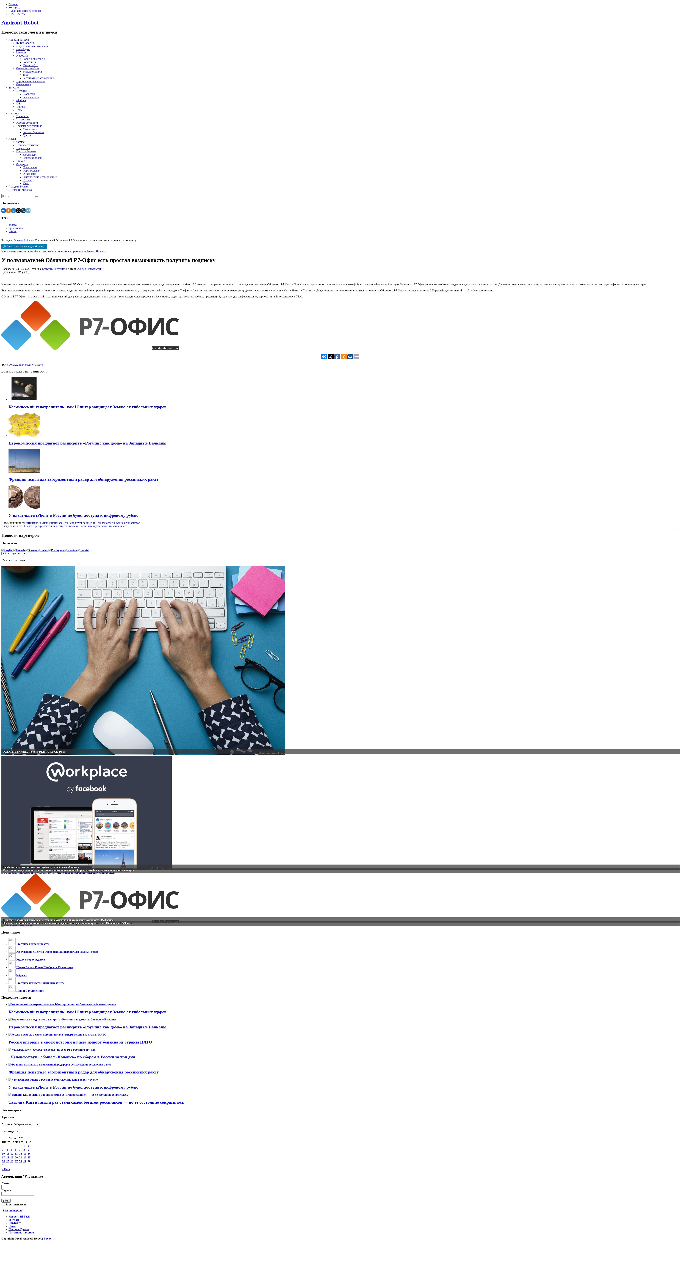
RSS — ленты (17, 13)
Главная (13, 4)
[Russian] (71, 550)
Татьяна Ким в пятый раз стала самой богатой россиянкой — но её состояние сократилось (96, 1102)
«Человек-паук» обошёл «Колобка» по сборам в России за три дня (72, 1057)
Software (14, 87)
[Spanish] (83, 550)
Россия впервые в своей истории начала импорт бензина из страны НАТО (80, 1042)
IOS (18, 103)
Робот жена (30, 62)
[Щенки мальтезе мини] (12, 990)
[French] (19, 550)
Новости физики (26, 151)
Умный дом (23, 49)
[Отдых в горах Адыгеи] (12, 959)
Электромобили (32, 71)
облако (13, 224)
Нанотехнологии (33, 157)
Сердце (27, 180)
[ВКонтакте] (3, 210)
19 (11, 1157)
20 (16, 1157)
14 (20, 1153)
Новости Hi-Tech (19, 39)
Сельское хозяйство (27, 145)
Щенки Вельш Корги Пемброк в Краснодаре (44, 967)
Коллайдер (29, 154)
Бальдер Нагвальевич (89, 268)
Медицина (22, 164)
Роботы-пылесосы (34, 58)
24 (3, 1161)
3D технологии (25, 42)
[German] (31, 550)
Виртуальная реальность (30, 81)
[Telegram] (28, 210)
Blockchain (29, 93)
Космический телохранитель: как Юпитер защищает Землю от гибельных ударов (88, 1012)
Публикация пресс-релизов (25, 10)
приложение (16, 228)
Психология (30, 167)
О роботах (22, 55)
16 (29, 1153)
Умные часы (30, 129)
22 (24, 1157)
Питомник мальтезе (20, 189)
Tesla (26, 74)
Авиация (21, 52)
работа (12, 231)
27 (16, 1161)
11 (7, 1153)
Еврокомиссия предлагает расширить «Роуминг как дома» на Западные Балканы (88, 1027)
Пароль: (6, 1190)
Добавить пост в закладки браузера (24, 246)
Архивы (6, 1124)
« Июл (6, 1169)
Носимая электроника (29, 125)
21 (20, 1157)
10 (3, 1153)
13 (16, 1153)
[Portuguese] (56, 550)
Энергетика (23, 148)
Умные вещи (23, 84)
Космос (20, 141)
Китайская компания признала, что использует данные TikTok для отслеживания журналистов (82, 522)
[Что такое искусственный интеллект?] (12, 982)
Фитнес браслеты (33, 132)
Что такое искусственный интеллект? (40, 982)
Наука (12, 138)
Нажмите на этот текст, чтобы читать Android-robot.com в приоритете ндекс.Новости (53, 251)
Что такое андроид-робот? (32, 943)
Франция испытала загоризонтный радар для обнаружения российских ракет (84, 1072)
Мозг (26, 183)
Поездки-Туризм (19, 186)
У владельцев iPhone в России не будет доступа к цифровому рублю (73, 1087)
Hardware (14, 113)
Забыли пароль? (13, 1210)
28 (20, 1161)
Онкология (29, 173)
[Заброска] (12, 975)
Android (20, 106)
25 (7, 1161)
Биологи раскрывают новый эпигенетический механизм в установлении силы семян (75, 526)
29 (24, 1161)
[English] (7, 550)
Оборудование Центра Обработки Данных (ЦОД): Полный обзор (57, 951)
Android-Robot (20, 22)
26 (11, 1161)
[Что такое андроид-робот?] (12, 943)
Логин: (5, 1183)
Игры (19, 109)
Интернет (21, 90)
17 (3, 1157)
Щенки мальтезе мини (30, 990)
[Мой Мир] (13, 210)
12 (11, 1153)
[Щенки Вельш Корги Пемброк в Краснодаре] (12, 967)
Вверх (47, 1238)
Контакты (14, 7)
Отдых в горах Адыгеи (30, 959)
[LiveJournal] (23, 210)
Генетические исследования (40, 176)
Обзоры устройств (27, 122)
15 (24, 1153)
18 (7, 1157)
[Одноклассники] (8, 210)
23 (29, 1157)
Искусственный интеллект (32, 46)
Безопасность (31, 97)
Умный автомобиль (27, 68)
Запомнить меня (16, 1204)
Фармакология (31, 170)
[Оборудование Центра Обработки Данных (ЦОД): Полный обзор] (12, 951)
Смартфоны (23, 119)
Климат (20, 160)
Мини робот (30, 65)
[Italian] (43, 550)
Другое (27, 135)
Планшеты (22, 116)
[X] (18, 210)
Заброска (21, 975)
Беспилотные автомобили (38, 77)
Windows (21, 100)
